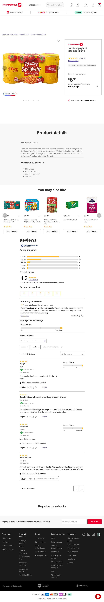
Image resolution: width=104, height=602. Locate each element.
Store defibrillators (40, 547)
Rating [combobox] (23, 347)
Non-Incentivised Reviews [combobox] (51, 347)
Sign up (94, 522)
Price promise (56, 542)
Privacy (21, 547)
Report (44, 387)
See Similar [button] (11, 93)
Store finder (39, 538)
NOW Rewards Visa (24, 558)
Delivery (5, 542)
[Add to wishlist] (58, 40)
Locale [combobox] (34, 347)
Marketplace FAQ (41, 555)
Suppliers (71, 559)
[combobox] (73, 354)
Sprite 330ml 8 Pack (70, 220)
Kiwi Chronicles (73, 544)
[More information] (96, 86)
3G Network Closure (55, 576)
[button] (93, 5)
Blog (53, 571)
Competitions (40, 542)
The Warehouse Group (73, 539)
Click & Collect (7, 546)
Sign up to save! (8, 522)
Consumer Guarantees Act (57, 547)
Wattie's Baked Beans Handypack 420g (11, 221)
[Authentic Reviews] (29, 245)
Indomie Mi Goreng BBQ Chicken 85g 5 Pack (32, 221)
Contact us (55, 552)
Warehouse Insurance (23, 564)
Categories (34, 5)
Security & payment (23, 542)
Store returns (40, 552)
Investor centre (73, 548)
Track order (6, 538)
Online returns (8, 549)
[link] (33, 277)
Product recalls (57, 561)
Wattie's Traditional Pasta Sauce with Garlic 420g (52, 222)
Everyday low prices (56, 556)
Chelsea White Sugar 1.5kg (91, 221)
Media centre (72, 555)
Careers (70, 563)
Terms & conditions (23, 551)
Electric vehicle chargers (56, 566)
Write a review (73, 61)
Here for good (72, 552)
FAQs (53, 538)
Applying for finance (23, 570)
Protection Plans (25, 575)
